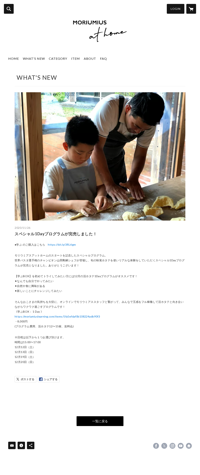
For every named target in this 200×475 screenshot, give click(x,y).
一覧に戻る (100, 421)
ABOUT (90, 58)
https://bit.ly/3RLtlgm (62, 244)
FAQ (103, 58)
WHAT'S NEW (34, 58)
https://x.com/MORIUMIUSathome (164, 446)
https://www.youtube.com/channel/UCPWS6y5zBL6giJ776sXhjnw (181, 446)
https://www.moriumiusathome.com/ (189, 446)
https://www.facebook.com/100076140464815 (156, 446)
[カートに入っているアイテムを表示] (191, 9)
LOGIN (175, 8)
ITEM (75, 58)
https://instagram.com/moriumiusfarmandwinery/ (172, 446)
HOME (13, 58)
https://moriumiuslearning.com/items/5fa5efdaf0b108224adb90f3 (57, 316)
